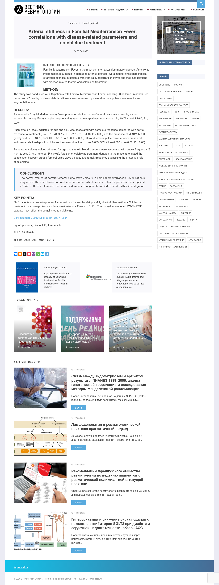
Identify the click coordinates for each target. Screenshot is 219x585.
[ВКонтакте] (15, 254)
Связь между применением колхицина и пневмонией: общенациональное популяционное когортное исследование (98, 277)
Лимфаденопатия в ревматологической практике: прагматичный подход (106, 426)
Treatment (164, 145)
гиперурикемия (194, 192)
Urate (177, 145)
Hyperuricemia (191, 111)
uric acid (188, 145)
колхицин (183, 199)
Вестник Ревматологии (38, 10)
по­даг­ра (181, 219)
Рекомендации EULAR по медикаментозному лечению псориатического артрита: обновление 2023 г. (129, 333)
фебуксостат (194, 240)
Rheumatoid (165, 125)
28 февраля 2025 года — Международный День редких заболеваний (81, 337)
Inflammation (165, 118)
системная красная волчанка (173, 233)
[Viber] (33, 254)
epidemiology (165, 98)
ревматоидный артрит (182, 226)
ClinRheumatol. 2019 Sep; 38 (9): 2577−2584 (40, 218)
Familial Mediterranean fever (173, 105)
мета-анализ (165, 206)
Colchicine (164, 84)
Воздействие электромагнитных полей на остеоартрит (33, 337)
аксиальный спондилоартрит (174, 165)
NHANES (195, 118)
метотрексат (182, 206)
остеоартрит (165, 219)
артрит (162, 186)
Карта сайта (21, 567)
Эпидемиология (184, 159)
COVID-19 (178, 84)
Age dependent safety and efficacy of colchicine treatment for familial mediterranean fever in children (27, 277)
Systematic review (168, 132)
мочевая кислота (167, 213)
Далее (78, 407)
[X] (24, 254)
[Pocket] (29, 254)
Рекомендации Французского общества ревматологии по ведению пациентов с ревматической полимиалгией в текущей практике (107, 477)
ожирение (186, 213)
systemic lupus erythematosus (174, 138)
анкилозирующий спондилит (173, 172)
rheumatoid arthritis (185, 125)
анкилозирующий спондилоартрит (176, 179)
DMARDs (190, 91)
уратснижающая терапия (171, 240)
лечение (197, 199)
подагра (193, 219)
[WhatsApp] (38, 254)
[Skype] (42, 254)
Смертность (165, 159)
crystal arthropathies (170, 91)
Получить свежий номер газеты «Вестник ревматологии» (184, 35)
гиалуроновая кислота (170, 192)
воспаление (176, 186)
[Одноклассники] (20, 254)
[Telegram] (47, 254)
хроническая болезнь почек (173, 246)
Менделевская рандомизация (173, 152)
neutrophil (182, 118)
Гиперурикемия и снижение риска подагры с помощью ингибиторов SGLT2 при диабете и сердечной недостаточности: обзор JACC (110, 523)
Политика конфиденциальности (60, 578)
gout (177, 111)
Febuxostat (164, 111)
